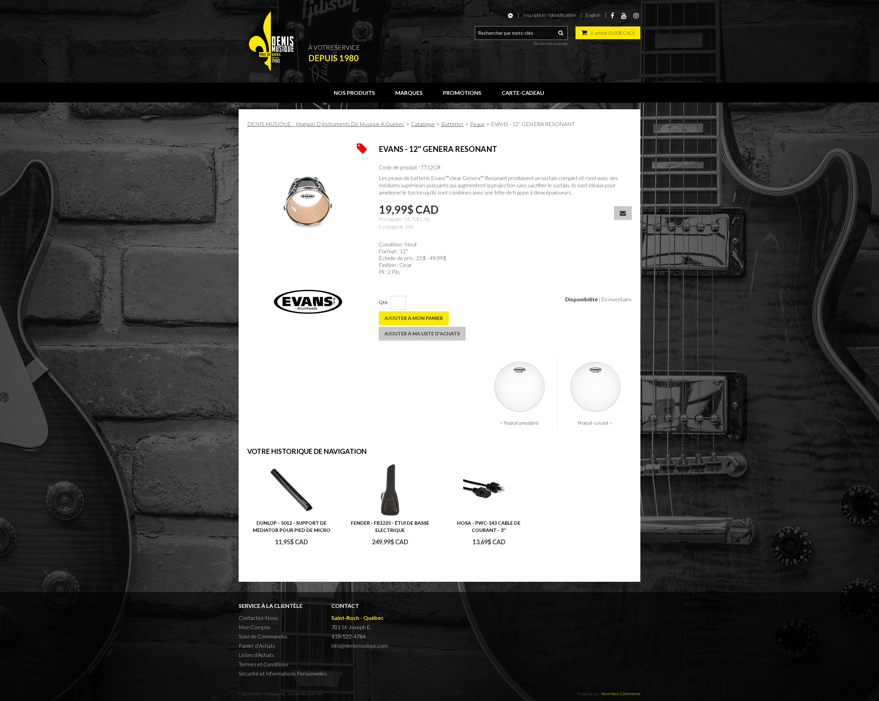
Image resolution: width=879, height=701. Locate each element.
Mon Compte (254, 627)
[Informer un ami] (623, 213)
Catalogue (423, 124)
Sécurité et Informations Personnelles (283, 673)
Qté (383, 302)
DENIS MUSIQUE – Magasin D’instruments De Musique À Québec (325, 124)
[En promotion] (362, 147)
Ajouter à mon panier (414, 318)
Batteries (452, 124)
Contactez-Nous (258, 617)
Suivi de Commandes (263, 636)
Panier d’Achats (257, 645)
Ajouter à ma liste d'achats (422, 333)
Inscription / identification (549, 15)
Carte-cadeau (523, 92)
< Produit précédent (519, 423)
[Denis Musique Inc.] (271, 41)
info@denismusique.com (359, 645)
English (593, 15)
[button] (607, 32)
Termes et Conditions (263, 664)
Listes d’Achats (256, 655)
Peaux (477, 124)
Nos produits (354, 92)
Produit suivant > (595, 423)
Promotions (462, 92)
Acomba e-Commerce (621, 693)
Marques (409, 92)
